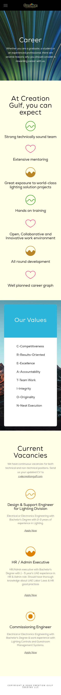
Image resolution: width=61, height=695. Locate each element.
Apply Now (30, 530)
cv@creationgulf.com (30, 476)
